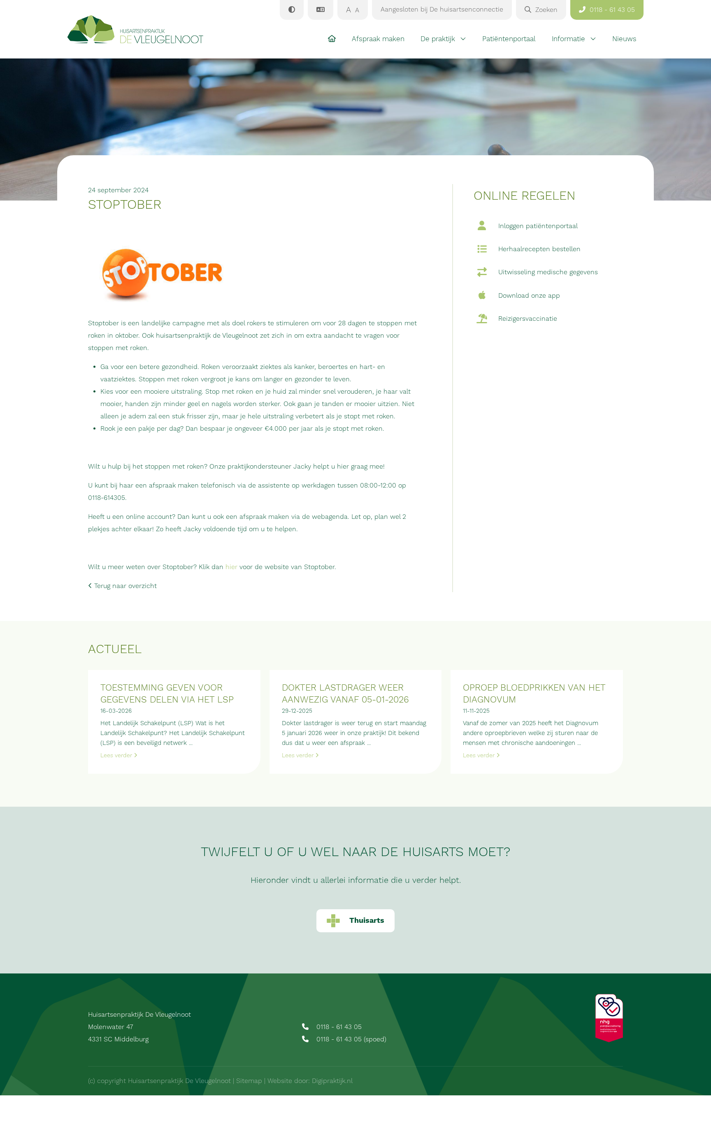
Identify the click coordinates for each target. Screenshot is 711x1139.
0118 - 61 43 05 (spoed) (350, 1039)
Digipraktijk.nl (332, 1081)
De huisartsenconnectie (442, 9)
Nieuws (624, 39)
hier (231, 567)
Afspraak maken (378, 39)
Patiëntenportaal (509, 39)
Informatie (568, 39)
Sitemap (249, 1081)
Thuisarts (366, 920)
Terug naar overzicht (124, 586)
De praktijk (438, 39)
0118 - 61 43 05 (338, 1027)
